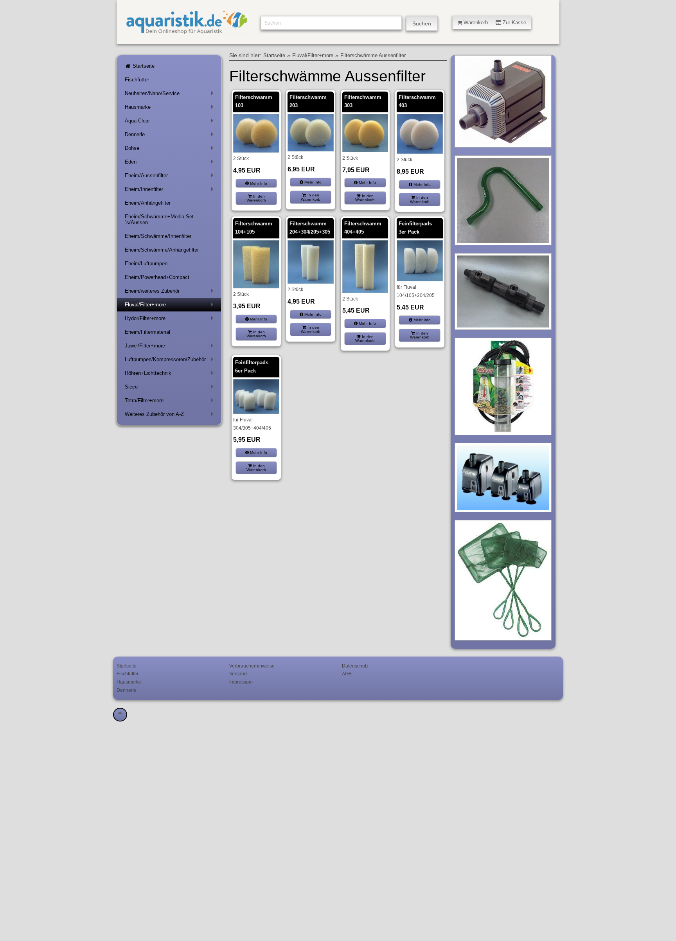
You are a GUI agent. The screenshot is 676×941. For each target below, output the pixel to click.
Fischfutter (137, 80)
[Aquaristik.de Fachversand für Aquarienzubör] (187, 31)
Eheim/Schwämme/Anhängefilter (162, 250)
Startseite (143, 66)
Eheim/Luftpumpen (146, 263)
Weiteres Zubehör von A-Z (170, 415)
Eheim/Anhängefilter (148, 203)
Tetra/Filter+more (170, 402)
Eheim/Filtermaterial (147, 332)
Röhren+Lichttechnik (170, 374)
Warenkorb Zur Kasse (494, 22)
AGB (347, 673)
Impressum (241, 681)
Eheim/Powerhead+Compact (157, 277)
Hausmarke (170, 108)
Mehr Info (258, 183)
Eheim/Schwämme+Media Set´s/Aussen (159, 219)
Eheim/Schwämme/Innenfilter (158, 236)
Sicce (170, 388)
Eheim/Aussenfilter (170, 177)
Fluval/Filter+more (170, 306)
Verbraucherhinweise (252, 665)
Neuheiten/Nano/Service (170, 94)
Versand (238, 673)
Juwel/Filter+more (170, 347)
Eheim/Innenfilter (170, 190)
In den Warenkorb (256, 198)
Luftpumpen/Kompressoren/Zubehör (170, 360)
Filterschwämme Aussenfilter (373, 55)
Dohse (170, 149)
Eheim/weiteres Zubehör (170, 292)
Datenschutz (355, 665)
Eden (170, 163)
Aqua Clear (170, 122)
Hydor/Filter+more (170, 319)
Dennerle (170, 135)
